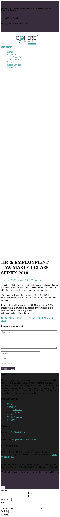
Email (4, 502)
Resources (11, 67)
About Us (11, 54)
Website (4, 511)
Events (10, 62)
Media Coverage (14, 65)
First (30, 493)
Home (10, 52)
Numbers (6, 499)
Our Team (17, 59)
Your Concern (8, 508)
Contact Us (6, 47)
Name (4, 490)
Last (30, 496)
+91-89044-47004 (17, 432)
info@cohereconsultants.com (25, 439)
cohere (38, 280)
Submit (5, 514)
